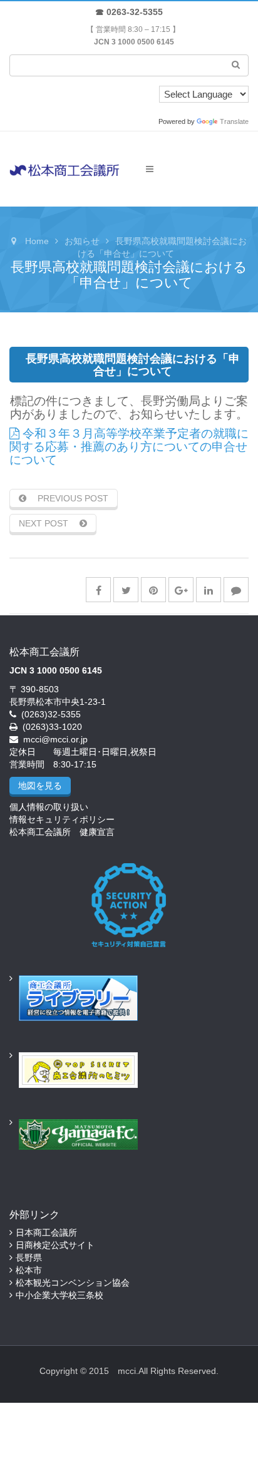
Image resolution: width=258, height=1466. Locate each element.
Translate (234, 121)
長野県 (29, 1258)
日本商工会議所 (46, 1233)
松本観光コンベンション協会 (73, 1283)
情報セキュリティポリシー (62, 819)
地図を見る (40, 786)
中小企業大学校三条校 (59, 1295)
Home (37, 241)
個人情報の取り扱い (48, 807)
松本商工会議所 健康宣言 (62, 832)
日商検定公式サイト (55, 1245)
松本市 (29, 1270)
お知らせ (82, 241)
